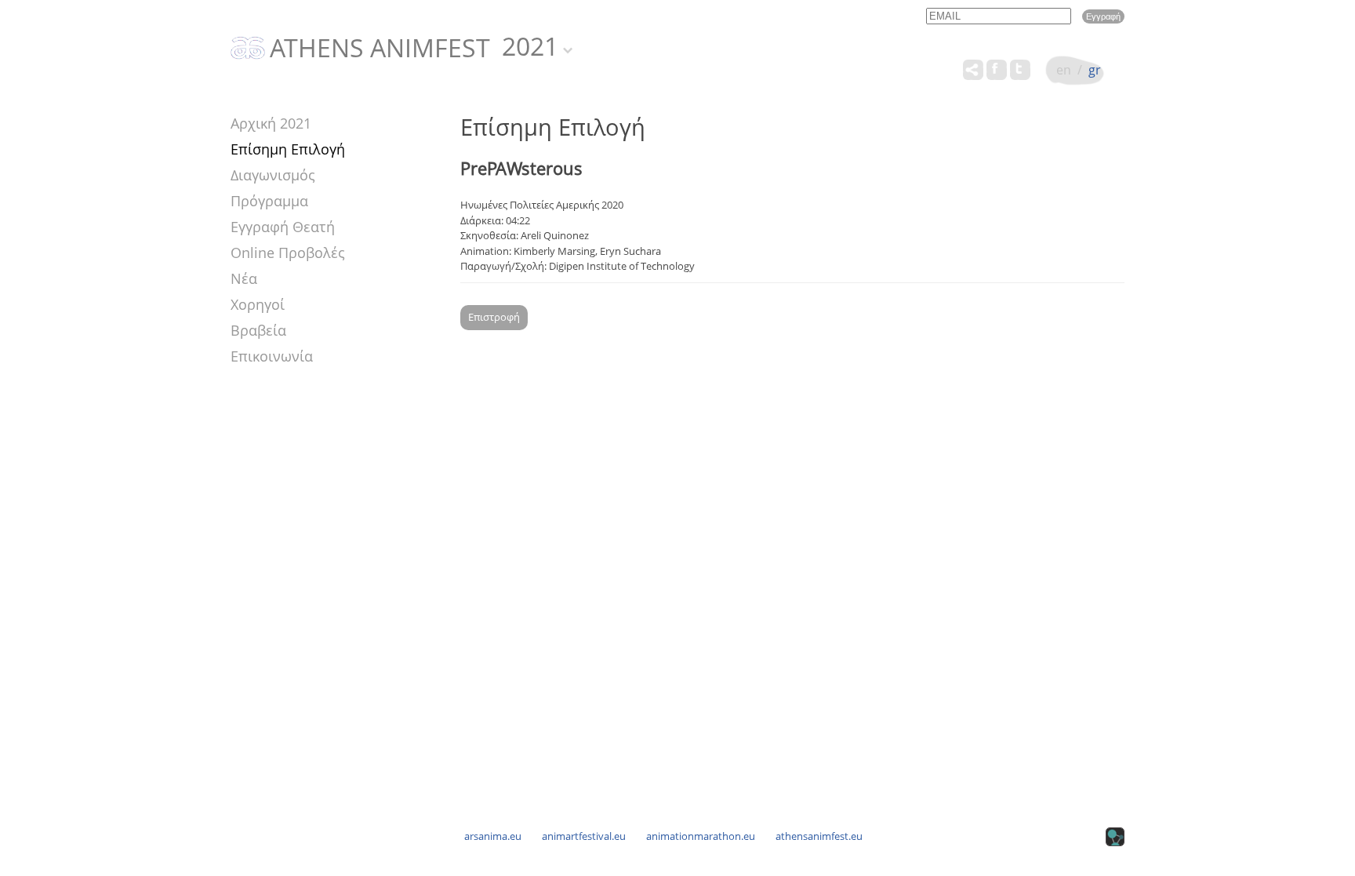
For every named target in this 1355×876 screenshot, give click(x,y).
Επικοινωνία (272, 356)
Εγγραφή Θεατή (283, 226)
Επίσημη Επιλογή (288, 149)
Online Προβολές (288, 252)
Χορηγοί (258, 304)
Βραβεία (258, 330)
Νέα (244, 278)
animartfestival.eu (584, 836)
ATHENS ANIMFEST (380, 48)
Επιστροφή (494, 317)
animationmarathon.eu (700, 836)
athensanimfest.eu (819, 836)
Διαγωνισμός (273, 174)
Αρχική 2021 (271, 123)
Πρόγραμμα (269, 200)
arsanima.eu (492, 836)
